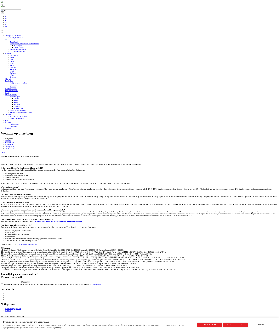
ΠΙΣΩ (3, 152)
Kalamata (13, 69)
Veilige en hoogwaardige (18, 83)
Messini (12, 71)
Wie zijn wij (14, 42)
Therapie (8, 79)
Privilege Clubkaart (16, 37)
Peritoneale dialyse (11, 91)
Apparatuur (13, 85)
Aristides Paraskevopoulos (28, 244)
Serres (12, 57)
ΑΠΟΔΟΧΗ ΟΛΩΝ (210, 325)
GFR (7, 93)
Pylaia (12, 75)
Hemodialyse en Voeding (18, 116)
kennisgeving (96, 284)
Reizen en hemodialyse (18, 110)
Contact (8, 128)
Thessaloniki (18, 108)
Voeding (8, 114)
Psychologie (9, 143)
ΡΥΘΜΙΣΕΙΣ (262, 325)
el (5, 16)
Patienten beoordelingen (18, 49)
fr (5, 20)
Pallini (12, 59)
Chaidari (12, 61)
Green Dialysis (19, 48)
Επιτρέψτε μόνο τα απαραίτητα (235, 324)
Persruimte (13, 126)
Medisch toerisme (11, 95)
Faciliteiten (9, 81)
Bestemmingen (15, 97)
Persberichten (14, 124)
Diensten (13, 87)
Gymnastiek (9, 145)
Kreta (16, 102)
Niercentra (8, 53)
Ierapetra (13, 67)
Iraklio (12, 63)
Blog (7, 120)
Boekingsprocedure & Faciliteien (21, 112)
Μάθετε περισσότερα (54, 328)
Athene (16, 99)
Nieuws (8, 122)
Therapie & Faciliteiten (13, 36)
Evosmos (13, 77)
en (6, 18)
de (6, 22)
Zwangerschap (10, 146)
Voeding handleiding (17, 118)
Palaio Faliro (14, 55)
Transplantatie (10, 148)
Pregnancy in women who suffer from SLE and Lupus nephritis (58, 221)
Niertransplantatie (11, 89)
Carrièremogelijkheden (17, 51)
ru (6, 26)
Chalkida (13, 73)
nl (2, 12)
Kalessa (12, 65)
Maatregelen (18, 46)
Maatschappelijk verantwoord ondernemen (24, 44)
